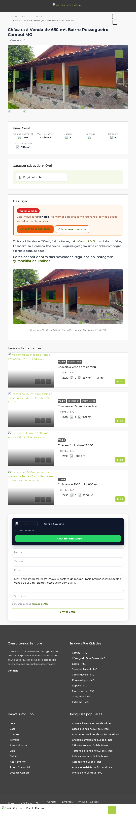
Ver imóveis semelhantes (35, 228)
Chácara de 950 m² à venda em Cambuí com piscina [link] (93, 406)
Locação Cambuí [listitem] (19, 772)
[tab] (119, 54)
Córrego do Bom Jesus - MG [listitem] (88, 658)
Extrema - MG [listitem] (80, 702)
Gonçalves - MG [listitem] (81, 696)
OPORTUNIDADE (74, 362)
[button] (114, 16)
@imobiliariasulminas (31, 261)
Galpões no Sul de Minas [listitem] (87, 761)
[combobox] (68, 596)
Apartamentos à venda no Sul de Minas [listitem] (95, 734)
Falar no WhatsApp (70, 538)
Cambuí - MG (40, 16)
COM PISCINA (73, 401)
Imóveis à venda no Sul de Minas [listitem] (91, 723)
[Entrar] (129, 5)
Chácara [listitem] (14, 734)
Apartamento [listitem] (18, 761)
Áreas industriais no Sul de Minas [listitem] (92, 767)
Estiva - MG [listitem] (79, 663)
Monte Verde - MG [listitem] (83, 691)
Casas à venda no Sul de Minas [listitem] (90, 728)
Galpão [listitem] (14, 756)
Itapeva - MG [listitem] (79, 685)
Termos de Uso (40, 604)
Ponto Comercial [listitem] (20, 767)
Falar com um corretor (72, 229)
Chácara (25, 16)
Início (14, 16)
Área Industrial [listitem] (18, 745)
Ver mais (13, 670)
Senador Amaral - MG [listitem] (84, 669)
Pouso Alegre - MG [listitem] (83, 680)
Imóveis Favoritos (88, 801)
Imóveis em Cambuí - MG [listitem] (87, 772)
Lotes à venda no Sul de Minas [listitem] (90, 756)
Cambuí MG (86, 241)
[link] (31, 370)
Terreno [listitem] (14, 739)
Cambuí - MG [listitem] (80, 652)
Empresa (67, 801)
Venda (62, 362)
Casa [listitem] (12, 728)
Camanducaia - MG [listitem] (83, 674)
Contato (52, 801)
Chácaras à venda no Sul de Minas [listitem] (92, 739)
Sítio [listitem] (12, 750)
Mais (120, 381)
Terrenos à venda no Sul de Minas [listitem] (92, 750)
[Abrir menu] (5, 5)
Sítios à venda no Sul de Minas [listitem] (90, 745)
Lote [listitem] (12, 723)
